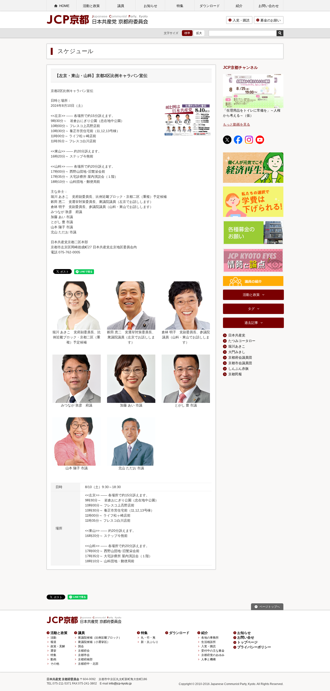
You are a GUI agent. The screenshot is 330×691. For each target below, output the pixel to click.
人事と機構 (208, 659)
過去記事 (251, 323)
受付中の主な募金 (212, 650)
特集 (180, 6)
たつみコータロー (241, 341)
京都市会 (84, 655)
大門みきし (236, 352)
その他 (54, 663)
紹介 (239, 6)
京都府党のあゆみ (212, 655)
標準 (187, 33)
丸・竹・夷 (148, 637)
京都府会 (84, 650)
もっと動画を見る (236, 124)
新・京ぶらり (149, 642)
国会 (81, 646)
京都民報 (235, 374)
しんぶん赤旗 (238, 368)
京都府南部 (85, 659)
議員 (120, 6)
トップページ (247, 642)
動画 (53, 659)
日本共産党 (236, 335)
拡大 (199, 33)
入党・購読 (241, 20)
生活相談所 (208, 642)
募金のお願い (270, 20)
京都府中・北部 (88, 663)
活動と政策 (91, 6)
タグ (251, 309)
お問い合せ (245, 637)
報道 (53, 642)
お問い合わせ (268, 6)
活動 (53, 637)
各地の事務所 (210, 637)
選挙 (53, 650)
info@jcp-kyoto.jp (120, 683)
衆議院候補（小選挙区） (94, 642)
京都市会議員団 (240, 363)
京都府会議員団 (240, 357)
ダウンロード (210, 6)
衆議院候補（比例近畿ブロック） (100, 637)
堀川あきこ (236, 346)
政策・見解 (57, 646)
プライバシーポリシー (254, 647)
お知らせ (150, 6)
